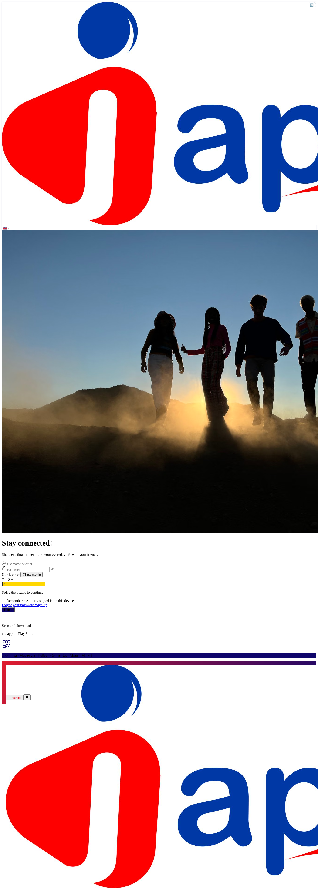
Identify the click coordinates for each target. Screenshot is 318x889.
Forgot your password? (19, 605)
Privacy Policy (94, 618)
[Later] (27, 697)
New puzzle (33, 574)
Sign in (8, 609)
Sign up (41, 605)
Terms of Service (58, 618)
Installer (16, 698)
